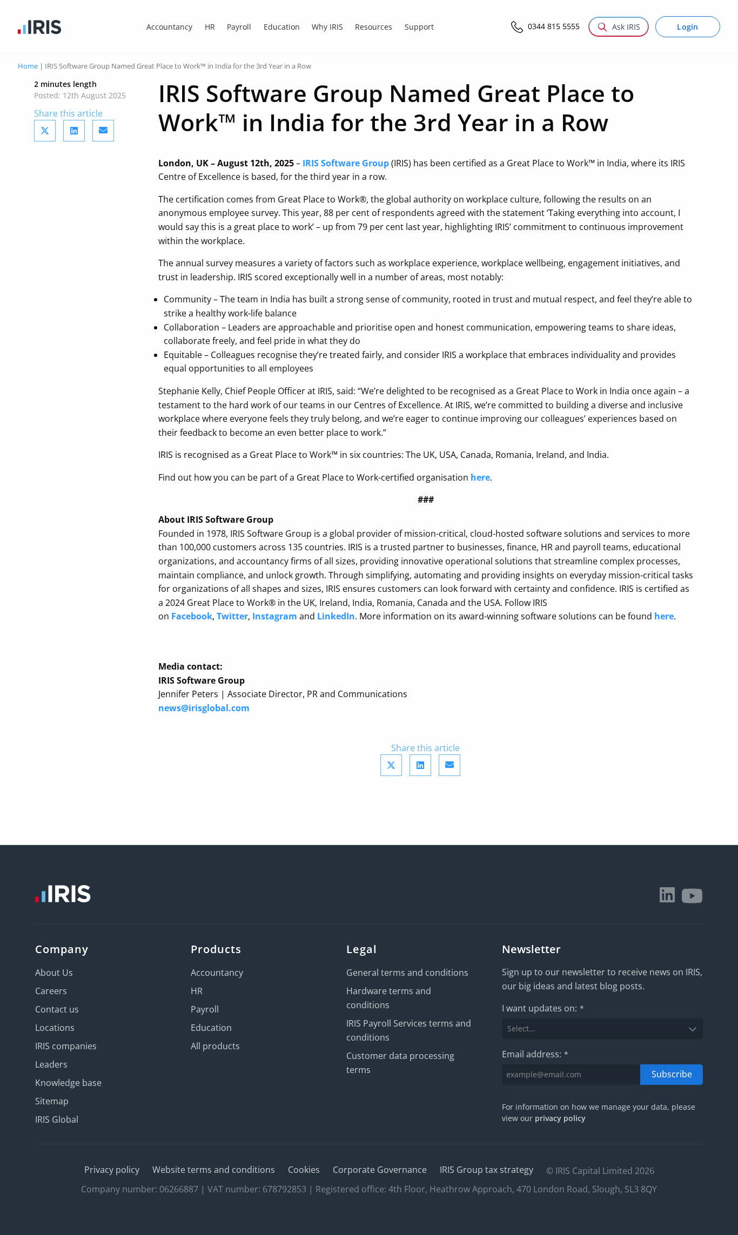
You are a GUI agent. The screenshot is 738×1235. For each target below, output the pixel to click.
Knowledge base (68, 1083)
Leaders (51, 1064)
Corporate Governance (380, 1170)
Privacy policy (111, 1170)
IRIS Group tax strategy (486, 1170)
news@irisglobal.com (204, 708)
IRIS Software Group (346, 163)
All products (215, 1046)
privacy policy (560, 1118)
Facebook (191, 616)
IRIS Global (56, 1119)
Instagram (274, 616)
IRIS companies (66, 1046)
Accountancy (217, 972)
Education (211, 1028)
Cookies (304, 1170)
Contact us (57, 1009)
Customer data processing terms (400, 1063)
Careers (51, 991)
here (480, 477)
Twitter (232, 616)
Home (28, 66)
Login (688, 27)
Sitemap (52, 1101)
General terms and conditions (407, 972)
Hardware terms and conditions (388, 998)
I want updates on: (543, 1008)
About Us (54, 972)
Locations (55, 1028)
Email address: (535, 1054)
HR (197, 991)
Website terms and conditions (213, 1170)
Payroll (205, 1009)
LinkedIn (336, 616)
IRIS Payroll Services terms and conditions (408, 1030)
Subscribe (672, 1074)
